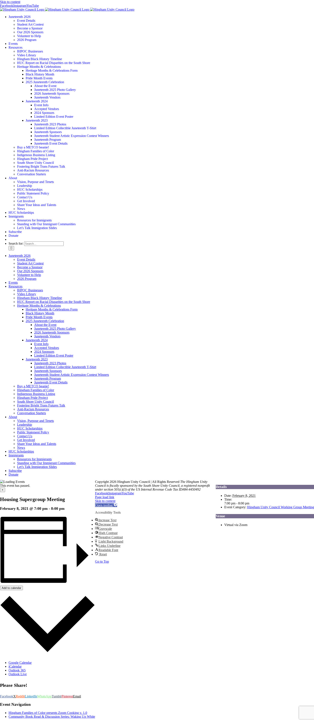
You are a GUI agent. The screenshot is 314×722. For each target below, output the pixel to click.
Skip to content (10, 2)
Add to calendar (11, 588)
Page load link (104, 497)
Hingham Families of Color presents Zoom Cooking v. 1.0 (48, 713)
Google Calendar (20, 662)
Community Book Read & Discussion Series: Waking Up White (52, 716)
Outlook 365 (17, 670)
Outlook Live (18, 674)
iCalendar (15, 666)
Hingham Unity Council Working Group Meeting (280, 507)
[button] (106, 505)
